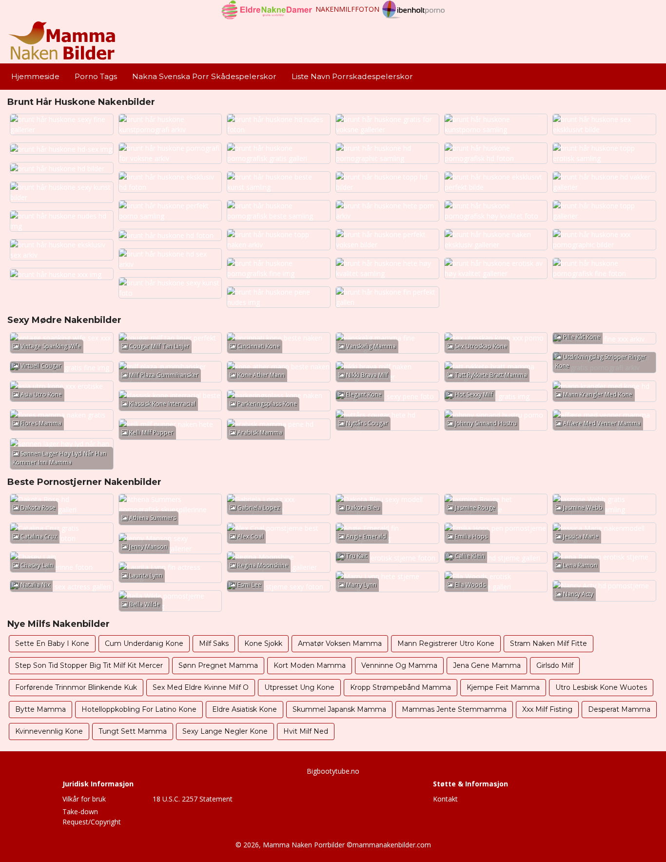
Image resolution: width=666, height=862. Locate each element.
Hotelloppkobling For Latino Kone (138, 709)
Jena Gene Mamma (487, 665)
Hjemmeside (35, 76)
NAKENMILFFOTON (347, 9)
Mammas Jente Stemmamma (454, 709)
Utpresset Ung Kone (299, 687)
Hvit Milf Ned (305, 731)
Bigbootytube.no (333, 771)
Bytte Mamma (40, 709)
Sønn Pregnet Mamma (218, 665)
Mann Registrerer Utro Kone (445, 643)
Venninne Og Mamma (399, 665)
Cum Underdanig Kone (144, 643)
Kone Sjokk (263, 643)
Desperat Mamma (619, 709)
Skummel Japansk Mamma (339, 709)
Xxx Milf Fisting (547, 709)
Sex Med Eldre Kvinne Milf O (201, 687)
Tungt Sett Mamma (132, 731)
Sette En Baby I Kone (52, 643)
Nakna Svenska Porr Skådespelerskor (204, 76)
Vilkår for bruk (84, 798)
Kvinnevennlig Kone (49, 731)
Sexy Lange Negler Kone (225, 731)
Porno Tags (96, 76)
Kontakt (445, 798)
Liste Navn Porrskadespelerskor (352, 76)
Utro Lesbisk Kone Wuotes (601, 687)
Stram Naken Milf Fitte (548, 643)
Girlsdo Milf (554, 665)
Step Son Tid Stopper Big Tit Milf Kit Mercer (89, 665)
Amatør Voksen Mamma (340, 643)
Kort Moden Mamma (310, 665)
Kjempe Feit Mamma (503, 687)
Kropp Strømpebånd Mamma (400, 687)
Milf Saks (214, 643)
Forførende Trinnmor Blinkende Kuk (76, 687)
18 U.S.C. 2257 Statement (193, 798)
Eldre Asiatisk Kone (244, 709)
